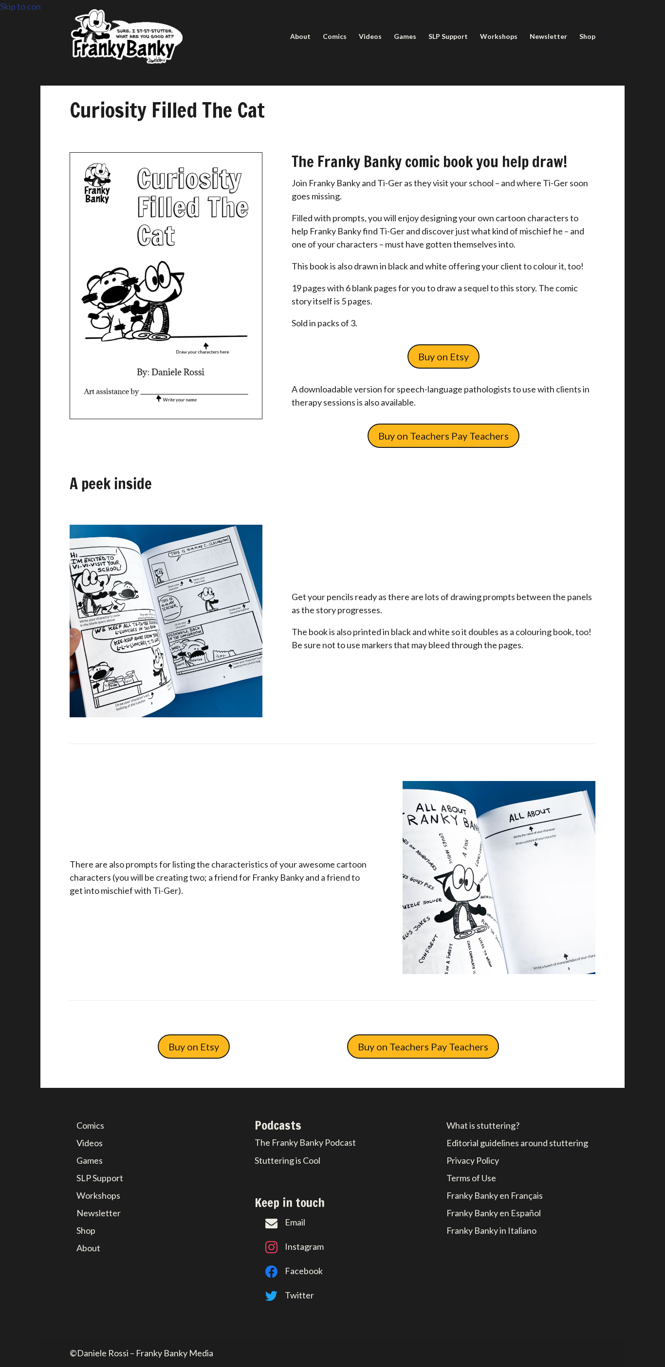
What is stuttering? (482, 1125)
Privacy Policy (472, 1160)
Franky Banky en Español (493, 1212)
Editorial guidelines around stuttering (517, 1142)
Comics (335, 36)
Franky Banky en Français (494, 1195)
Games (405, 36)
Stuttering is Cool (287, 1160)
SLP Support (448, 36)
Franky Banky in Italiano (491, 1230)
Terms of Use (471, 1177)
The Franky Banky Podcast (305, 1142)
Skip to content (28, 6)
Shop (587, 36)
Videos (370, 36)
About (300, 36)
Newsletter (548, 36)
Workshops (498, 36)
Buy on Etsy (443, 356)
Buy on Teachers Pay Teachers (443, 436)
